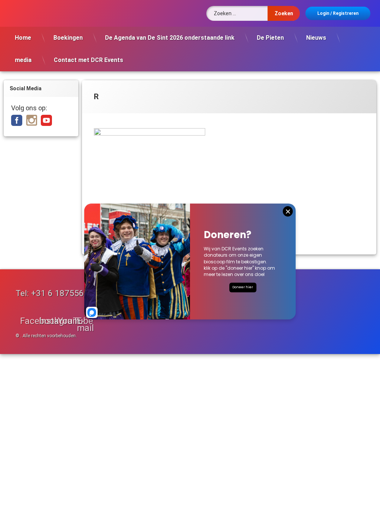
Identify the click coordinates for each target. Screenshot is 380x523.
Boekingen (68, 37)
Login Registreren (337, 13)
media (23, 60)
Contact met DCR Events (88, 60)
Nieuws (316, 37)
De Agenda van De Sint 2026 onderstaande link (170, 37)
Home (23, 37)
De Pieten (270, 37)
